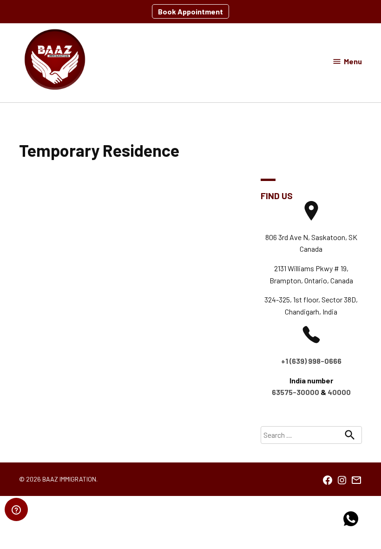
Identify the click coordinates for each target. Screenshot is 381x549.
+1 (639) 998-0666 (311, 360)
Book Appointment (190, 11)
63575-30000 (295, 392)
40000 (339, 392)
